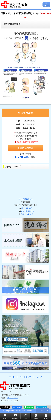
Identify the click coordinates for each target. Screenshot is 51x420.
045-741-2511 (12, 398)
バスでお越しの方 (27, 211)
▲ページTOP (42, 410)
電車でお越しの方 (27, 214)
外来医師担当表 (25, 148)
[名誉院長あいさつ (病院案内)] (25, 225)
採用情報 (36, 418)
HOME (45, 418)
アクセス (5, 418)
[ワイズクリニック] (25, 272)
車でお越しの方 (26, 208)
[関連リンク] (25, 256)
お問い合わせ (15, 418)
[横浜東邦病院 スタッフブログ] (25, 287)
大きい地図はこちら (25, 199)
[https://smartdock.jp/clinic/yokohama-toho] (25, 334)
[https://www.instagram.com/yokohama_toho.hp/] (25, 304)
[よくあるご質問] (25, 240)
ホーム (12, 377)
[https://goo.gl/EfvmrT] (25, 363)
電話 (25, 418)
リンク (39, 377)
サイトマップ (25, 377)
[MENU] (46, 4)
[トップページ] (21, 4)
